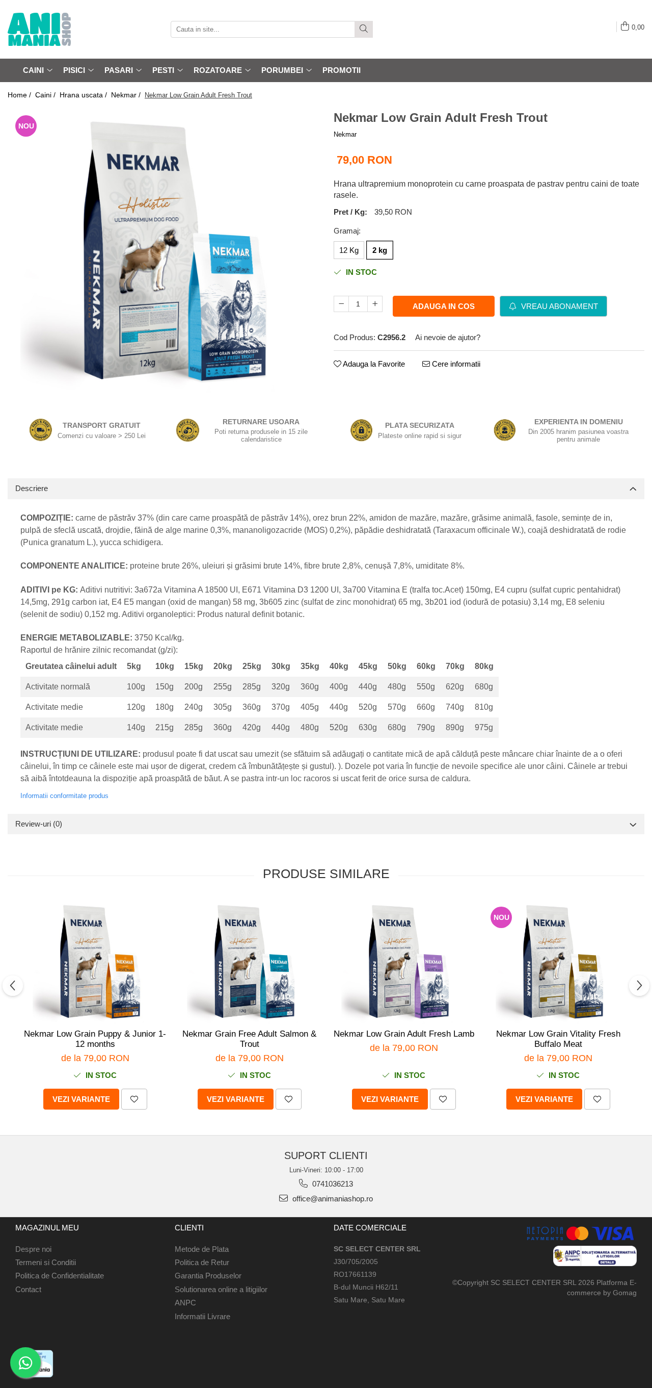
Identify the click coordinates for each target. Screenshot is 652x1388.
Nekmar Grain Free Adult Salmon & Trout (249, 1039)
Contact (28, 1289)
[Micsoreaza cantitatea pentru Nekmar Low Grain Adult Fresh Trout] (341, 304)
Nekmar (345, 134)
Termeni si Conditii (45, 1262)
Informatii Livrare (202, 1316)
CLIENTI (189, 1227)
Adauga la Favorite (373, 363)
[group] (163, 250)
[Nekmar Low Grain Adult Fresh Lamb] (404, 961)
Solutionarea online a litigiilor (221, 1289)
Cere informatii (455, 363)
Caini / (46, 95)
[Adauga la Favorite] (134, 1099)
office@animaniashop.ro (331, 1198)
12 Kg (349, 250)
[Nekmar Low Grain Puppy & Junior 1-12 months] (95, 961)
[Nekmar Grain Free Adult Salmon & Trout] (249, 961)
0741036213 (331, 1183)
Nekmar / (127, 95)
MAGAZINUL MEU (47, 1227)
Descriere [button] (31, 488)
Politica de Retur (202, 1262)
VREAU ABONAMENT (558, 306)
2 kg (379, 250)
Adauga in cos (444, 306)
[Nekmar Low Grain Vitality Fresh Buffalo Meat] (558, 961)
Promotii (341, 70)
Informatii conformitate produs (64, 796)
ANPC (185, 1302)
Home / (20, 95)
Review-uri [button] (38, 823)
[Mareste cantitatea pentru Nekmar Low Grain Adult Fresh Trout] (375, 304)
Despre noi (33, 1249)
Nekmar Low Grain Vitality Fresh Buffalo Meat (558, 1039)
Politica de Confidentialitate (59, 1275)
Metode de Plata (202, 1249)
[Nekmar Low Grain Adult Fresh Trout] (163, 250)
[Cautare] (364, 29)
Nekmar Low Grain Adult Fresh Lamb (404, 1034)
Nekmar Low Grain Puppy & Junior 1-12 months (95, 1039)
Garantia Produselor (208, 1275)
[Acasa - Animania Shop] (59, 29)
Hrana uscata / (84, 95)
